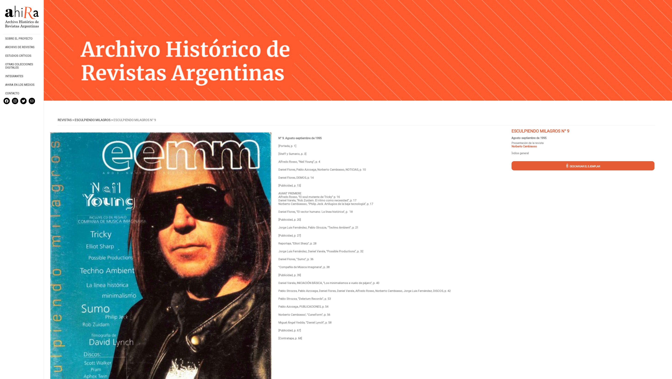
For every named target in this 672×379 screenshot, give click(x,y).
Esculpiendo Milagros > (94, 120)
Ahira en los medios (19, 84)
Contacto (12, 93)
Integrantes (14, 76)
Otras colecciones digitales (19, 66)
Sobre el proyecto (19, 38)
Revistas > (66, 120)
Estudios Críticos (18, 55)
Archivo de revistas (19, 47)
